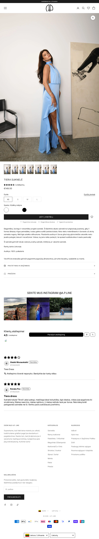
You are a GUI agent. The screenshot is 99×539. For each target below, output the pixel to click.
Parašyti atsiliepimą (56, 334)
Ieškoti (73, 431)
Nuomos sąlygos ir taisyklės (82, 450)
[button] (9, 185)
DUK (73, 442)
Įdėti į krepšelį (46, 217)
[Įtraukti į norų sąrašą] (92, 216)
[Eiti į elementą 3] (22, 169)
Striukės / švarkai (54, 450)
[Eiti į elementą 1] (7, 169)
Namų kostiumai (54, 434)
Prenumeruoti (14, 497)
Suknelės (51, 431)
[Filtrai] (86, 335)
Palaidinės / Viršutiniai (56, 438)
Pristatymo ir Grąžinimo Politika (83, 438)
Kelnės (50, 458)
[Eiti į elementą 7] (53, 169)
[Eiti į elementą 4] (30, 169)
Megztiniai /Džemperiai (57, 442)
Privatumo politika (78, 454)
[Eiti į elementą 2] (15, 169)
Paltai (50, 462)
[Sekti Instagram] (11, 505)
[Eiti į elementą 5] (38, 169)
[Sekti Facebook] (5, 505)
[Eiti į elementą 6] (45, 169)
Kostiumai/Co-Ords (55, 446)
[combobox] (36, 535)
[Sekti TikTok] (17, 505)
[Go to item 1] (11, 346)
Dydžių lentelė (89, 194)
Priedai (50, 466)
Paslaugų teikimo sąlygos (81, 446)
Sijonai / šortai (53, 454)
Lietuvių (55, 511)
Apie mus (74, 434)
